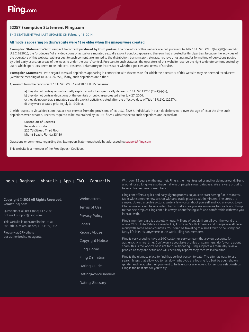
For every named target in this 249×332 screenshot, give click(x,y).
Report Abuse (91, 232)
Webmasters (90, 198)
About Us (49, 180)
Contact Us (100, 180)
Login (9, 180)
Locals (85, 223)
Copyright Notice (94, 240)
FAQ (80, 180)
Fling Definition (92, 257)
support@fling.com (138, 142)
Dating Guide (91, 265)
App (67, 180)
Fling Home (89, 248)
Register (27, 180)
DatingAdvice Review (97, 273)
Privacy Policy (91, 215)
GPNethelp (26, 232)
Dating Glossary (93, 282)
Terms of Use (90, 207)
